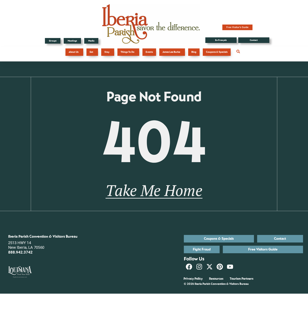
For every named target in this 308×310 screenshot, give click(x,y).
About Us (73, 52)
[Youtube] (230, 267)
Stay (106, 52)
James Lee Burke (171, 52)
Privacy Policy (193, 278)
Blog (193, 52)
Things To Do (127, 52)
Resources (216, 278)
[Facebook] (189, 267)
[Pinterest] (220, 267)
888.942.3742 (20, 252)
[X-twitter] (209, 267)
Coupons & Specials (216, 52)
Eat (91, 52)
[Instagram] (199, 267)
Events (149, 52)
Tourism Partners (241, 278)
